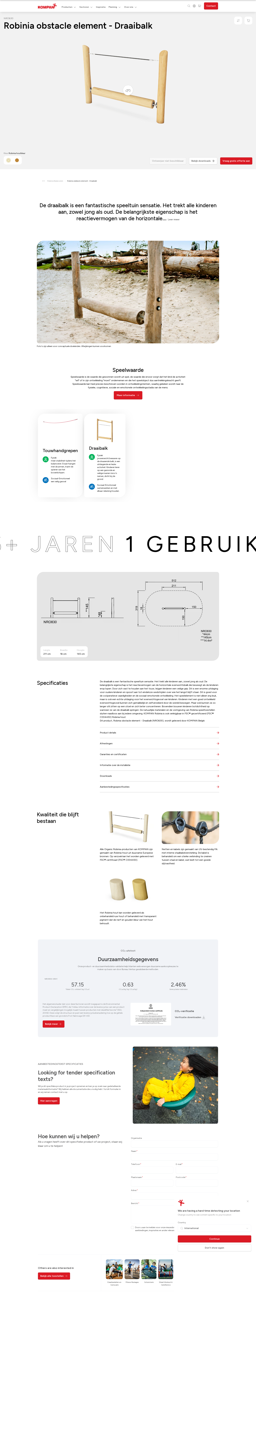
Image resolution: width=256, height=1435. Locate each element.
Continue (214, 1238)
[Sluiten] (247, 1201)
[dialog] (128, 717)
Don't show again (214, 1247)
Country (182, 1222)
